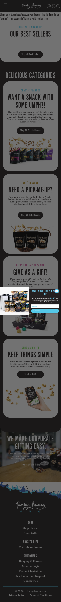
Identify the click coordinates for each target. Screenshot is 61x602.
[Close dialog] (56, 291)
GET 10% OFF (36, 311)
